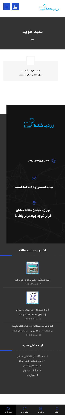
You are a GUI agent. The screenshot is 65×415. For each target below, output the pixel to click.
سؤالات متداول (30, 370)
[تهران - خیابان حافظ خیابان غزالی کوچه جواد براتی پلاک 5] (33, 203)
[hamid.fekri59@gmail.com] (33, 178)
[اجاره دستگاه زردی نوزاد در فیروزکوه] (32, 268)
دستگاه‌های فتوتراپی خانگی (30, 356)
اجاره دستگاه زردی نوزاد (31, 361)
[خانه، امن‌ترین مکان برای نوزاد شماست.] (49, 8)
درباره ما (31, 375)
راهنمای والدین (30, 365)
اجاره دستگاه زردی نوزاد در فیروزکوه (32, 280)
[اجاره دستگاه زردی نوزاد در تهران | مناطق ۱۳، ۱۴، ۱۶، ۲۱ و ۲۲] (32, 298)
